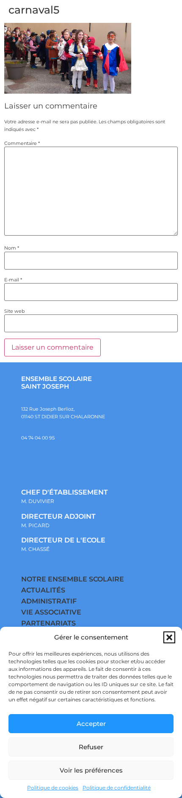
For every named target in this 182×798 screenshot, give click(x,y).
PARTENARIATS (48, 623)
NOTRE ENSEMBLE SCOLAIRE (72, 579)
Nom (11, 248)
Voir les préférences (91, 770)
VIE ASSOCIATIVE (51, 612)
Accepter (91, 724)
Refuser (91, 747)
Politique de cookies (52, 787)
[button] (169, 637)
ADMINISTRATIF (49, 601)
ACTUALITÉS (43, 590)
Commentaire (22, 143)
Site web (14, 311)
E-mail (13, 280)
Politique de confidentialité (117, 787)
